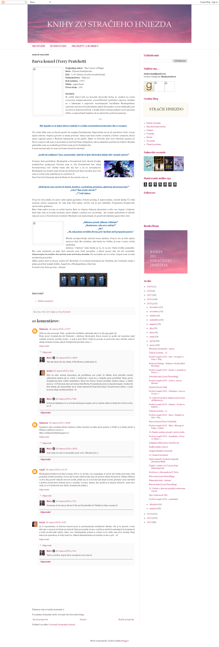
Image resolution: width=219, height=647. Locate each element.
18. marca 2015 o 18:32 (66, 449)
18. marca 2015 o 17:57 (59, 329)
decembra (154, 307)
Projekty (150, 134)
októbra (153, 316)
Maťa (49, 358)
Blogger (125, 641)
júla (151, 328)
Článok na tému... (154, 144)
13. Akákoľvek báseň (158, 455)
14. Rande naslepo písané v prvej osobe (167, 432)
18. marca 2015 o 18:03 (66, 358)
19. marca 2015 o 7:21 (66, 501)
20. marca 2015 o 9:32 (56, 522)
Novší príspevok (40, 620)
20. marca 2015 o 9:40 (66, 399)
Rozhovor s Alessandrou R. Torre (164, 472)
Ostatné (149, 130)
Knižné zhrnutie (153, 123)
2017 (149, 295)
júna (152, 333)
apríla (153, 341)
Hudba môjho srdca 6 (158, 447)
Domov (83, 620)
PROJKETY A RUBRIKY (85, 46)
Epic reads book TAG (158, 495)
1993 (43, 312)
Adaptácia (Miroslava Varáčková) (164, 443)
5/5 (47, 312)
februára (154, 504)
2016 (149, 299)
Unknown (43, 329)
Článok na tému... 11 (158, 411)
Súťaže (149, 137)
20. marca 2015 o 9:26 (63, 371)
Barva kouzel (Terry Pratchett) (162, 422)
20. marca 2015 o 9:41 (66, 551)
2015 (149, 304)
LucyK (42, 470)
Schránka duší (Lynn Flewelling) (163, 377)
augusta (153, 324)
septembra (155, 320)
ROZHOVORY (58, 46)
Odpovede (47, 352)
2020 (149, 287)
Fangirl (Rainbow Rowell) (160, 451)
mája (152, 337)
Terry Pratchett (64, 312)
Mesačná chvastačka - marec (161, 349)
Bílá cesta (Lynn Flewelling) (161, 476)
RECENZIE (38, 46)
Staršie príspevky (126, 620)
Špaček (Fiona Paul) (158, 387)
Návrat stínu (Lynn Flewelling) (163, 484)
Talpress (53, 312)
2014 (149, 514)
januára (153, 509)
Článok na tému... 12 (158, 353)
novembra (154, 312)
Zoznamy (150, 141)
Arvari (49, 371)
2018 (149, 291)
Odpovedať (44, 346)
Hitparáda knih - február (160, 480)
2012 (149, 522)
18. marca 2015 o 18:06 (59, 423)
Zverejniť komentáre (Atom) (62, 625)
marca (153, 345)
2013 (149, 518)
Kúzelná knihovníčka (156, 127)
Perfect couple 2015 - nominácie (163, 499)
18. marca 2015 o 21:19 (56, 470)
